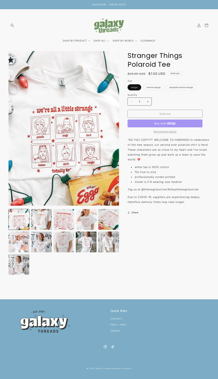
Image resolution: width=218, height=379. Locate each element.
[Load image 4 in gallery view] (86, 219)
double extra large (183, 88)
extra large (155, 88)
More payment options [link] (165, 131)
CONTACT (116, 318)
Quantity (132, 94)
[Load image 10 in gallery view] (108, 242)
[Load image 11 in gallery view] (19, 264)
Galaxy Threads (103, 368)
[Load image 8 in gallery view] (63, 242)
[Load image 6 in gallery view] (19, 242)
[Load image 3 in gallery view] (63, 219)
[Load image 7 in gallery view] (41, 242)
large (136, 88)
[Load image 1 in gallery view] (19, 219)
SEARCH (115, 330)
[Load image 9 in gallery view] (86, 242)
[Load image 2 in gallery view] (41, 219)
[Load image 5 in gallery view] (108, 219)
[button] (12, 25)
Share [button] (134, 212)
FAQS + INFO (118, 324)
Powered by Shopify (121, 368)
